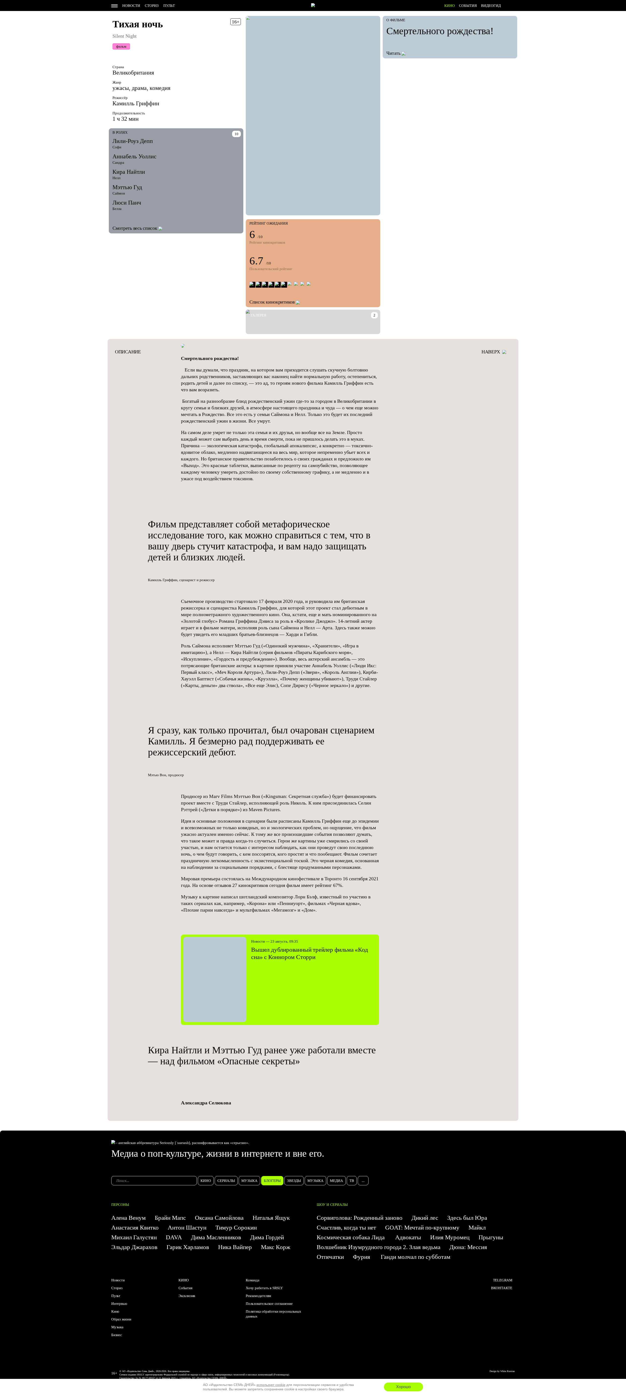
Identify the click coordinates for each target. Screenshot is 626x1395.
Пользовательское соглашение (269, 1304)
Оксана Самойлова (219, 1217)
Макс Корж (275, 1247)
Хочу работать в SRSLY (264, 1288)
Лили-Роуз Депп (132, 141)
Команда (252, 1280)
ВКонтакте (501, 1288)
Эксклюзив (187, 1296)
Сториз (152, 6)
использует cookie (271, 1385)
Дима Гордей (267, 1237)
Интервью (119, 1304)
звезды (294, 1181)
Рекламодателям (258, 1296)
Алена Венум (128, 1217)
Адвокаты (408, 1237)
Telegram (502, 1280)
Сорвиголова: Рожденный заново (359, 1217)
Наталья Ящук (271, 1217)
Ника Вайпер (235, 1247)
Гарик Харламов (188, 1247)
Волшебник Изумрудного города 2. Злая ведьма (378, 1247)
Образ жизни (121, 1319)
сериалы (226, 1181)
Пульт (169, 6)
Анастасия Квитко (135, 1227)
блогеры (272, 1181)
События (468, 6)
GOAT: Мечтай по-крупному (422, 1227)
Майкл (477, 1227)
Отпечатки (330, 1256)
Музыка (117, 1327)
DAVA (174, 1237)
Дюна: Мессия (468, 1247)
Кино (115, 1311)
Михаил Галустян (134, 1237)
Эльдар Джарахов (134, 1247)
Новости (131, 6)
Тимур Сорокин (236, 1227)
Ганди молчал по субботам (415, 1256)
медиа (336, 1181)
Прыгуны (491, 1237)
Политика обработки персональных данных (273, 1313)
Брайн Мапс (170, 1217)
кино (206, 1181)
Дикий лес (425, 1217)
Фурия (362, 1256)
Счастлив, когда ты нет (346, 1227)
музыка (249, 1181)
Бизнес (116, 1335)
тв (351, 1181)
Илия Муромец (450, 1237)
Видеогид (491, 6)
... (363, 1181)
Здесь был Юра (468, 1217)
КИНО (449, 6)
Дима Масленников (216, 1237)
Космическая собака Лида (351, 1237)
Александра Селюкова (206, 1102)
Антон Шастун (187, 1227)
